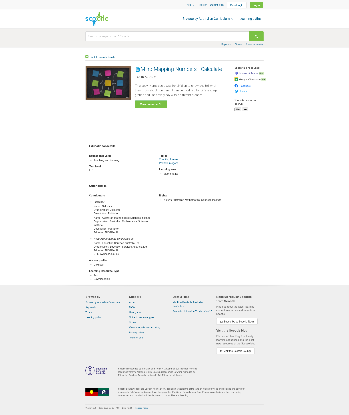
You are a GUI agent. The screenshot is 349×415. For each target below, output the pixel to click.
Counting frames (168, 159)
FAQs (132, 307)
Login (256, 5)
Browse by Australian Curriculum (206, 18)
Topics (238, 44)
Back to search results (102, 57)
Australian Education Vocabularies (191, 311)
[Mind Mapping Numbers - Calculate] (108, 100)
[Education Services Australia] (96, 374)
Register (202, 4)
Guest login (236, 5)
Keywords (226, 44)
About (132, 302)
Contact (133, 322)
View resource (149, 104)
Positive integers (168, 163)
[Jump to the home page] (96, 18)
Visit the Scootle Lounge (237, 351)
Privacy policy (136, 332)
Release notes (141, 407)
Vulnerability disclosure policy (144, 327)
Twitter (243, 91)
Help (189, 4)
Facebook (245, 85)
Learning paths (250, 18)
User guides (135, 312)
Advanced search (254, 44)
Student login (217, 4)
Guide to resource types (141, 317)
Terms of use (136, 337)
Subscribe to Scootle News (238, 321)
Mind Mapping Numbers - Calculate (181, 69)
